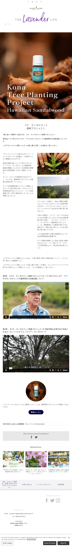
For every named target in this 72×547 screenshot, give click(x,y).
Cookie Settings (7, 543)
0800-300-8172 (20, 516)
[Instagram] (58, 500)
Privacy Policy (31, 539)
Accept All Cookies (49, 543)
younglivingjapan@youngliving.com (21, 513)
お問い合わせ (27, 484)
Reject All (63, 543)
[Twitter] (52, 500)
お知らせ (14, 424)
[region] (36, 541)
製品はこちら (36, 412)
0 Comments (40, 424)
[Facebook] (47, 500)
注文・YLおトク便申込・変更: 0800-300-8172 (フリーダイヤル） (10, 484)
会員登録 (61, 484)
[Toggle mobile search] (9, 24)
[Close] (69, 538)
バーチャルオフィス (44, 484)
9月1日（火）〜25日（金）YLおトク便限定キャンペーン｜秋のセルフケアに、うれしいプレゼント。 (36, 471)
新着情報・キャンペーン (26, 424)
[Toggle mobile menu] (6, 24)
